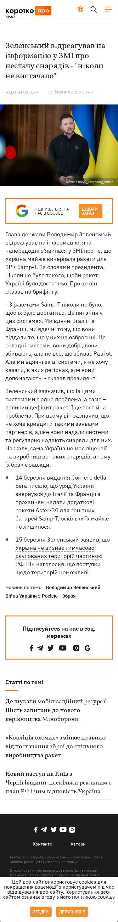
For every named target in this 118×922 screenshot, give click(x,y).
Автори (78, 844)
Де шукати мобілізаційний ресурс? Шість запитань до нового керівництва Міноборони (55, 710)
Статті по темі (24, 682)
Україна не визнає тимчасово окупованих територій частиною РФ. (59, 556)
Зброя (69, 596)
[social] (31, 648)
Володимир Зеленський (79, 234)
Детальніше (72, 911)
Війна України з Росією (31, 596)
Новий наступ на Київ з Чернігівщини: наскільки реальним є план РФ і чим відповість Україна (58, 783)
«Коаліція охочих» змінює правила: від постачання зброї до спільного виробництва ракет (56, 747)
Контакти (42, 844)
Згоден (40, 911)
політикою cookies (93, 897)
